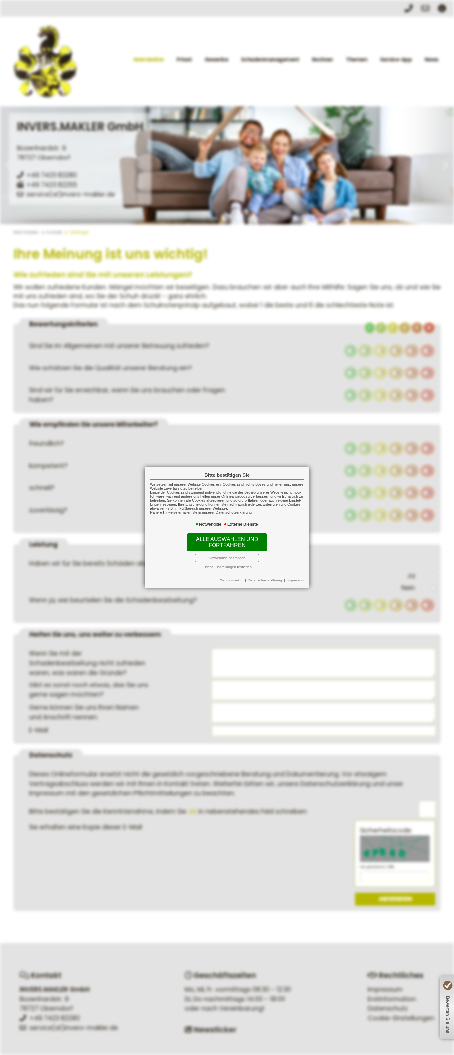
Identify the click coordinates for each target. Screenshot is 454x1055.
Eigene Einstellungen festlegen (227, 567)
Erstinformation (231, 580)
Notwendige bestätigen (227, 558)
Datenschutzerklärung (265, 580)
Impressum (295, 580)
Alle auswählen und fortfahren (227, 542)
